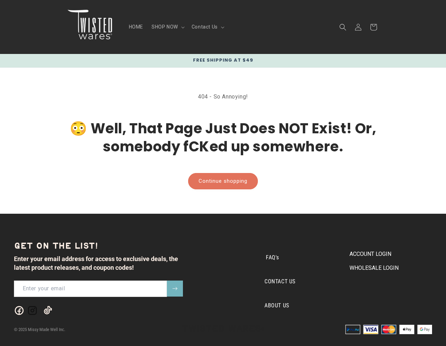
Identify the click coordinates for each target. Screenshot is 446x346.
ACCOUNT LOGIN (370, 254)
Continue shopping (223, 181)
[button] (167, 26)
